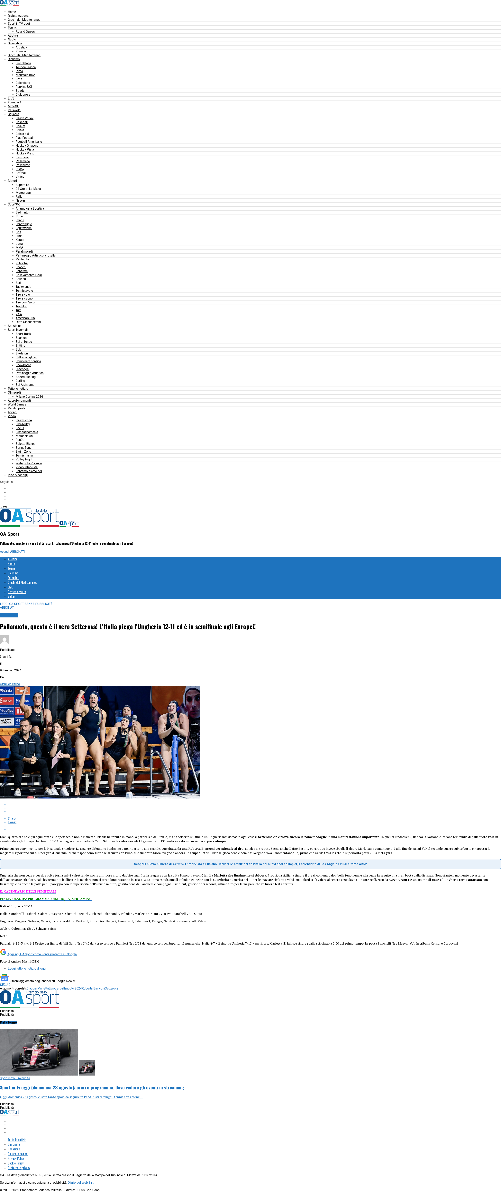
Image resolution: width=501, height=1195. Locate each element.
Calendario (23, 83)
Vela (19, 314)
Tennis (12, 27)
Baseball (22, 122)
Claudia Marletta (38, 988)
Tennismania (24, 455)
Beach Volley (24, 118)
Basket (20, 126)
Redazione (14, 1149)
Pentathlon (23, 259)
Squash (21, 279)
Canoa (20, 220)
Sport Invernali (18, 330)
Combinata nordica (28, 361)
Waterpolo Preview (29, 463)
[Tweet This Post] (254, 808)
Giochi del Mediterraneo (24, 20)
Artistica (21, 47)
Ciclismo (14, 59)
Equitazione (24, 228)
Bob (18, 349)
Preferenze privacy (19, 1167)
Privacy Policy (16, 1158)
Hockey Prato (25, 153)
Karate (20, 240)
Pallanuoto (23, 165)
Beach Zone (24, 420)
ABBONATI (17, 552)
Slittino (20, 345)
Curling (20, 381)
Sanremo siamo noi (29, 471)
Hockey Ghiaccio (27, 145)
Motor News (24, 436)
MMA (19, 247)
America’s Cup (25, 318)
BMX (19, 79)
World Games (17, 404)
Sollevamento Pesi (29, 275)
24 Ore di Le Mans (28, 189)
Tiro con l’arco (25, 302)
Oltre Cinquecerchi (28, 322)
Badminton (23, 212)
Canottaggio (24, 224)
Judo (19, 236)
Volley (20, 177)
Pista (19, 71)
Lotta (19, 244)
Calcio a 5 (22, 134)
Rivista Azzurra (18, 16)
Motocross (23, 193)
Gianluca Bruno (10, 684)
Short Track (23, 334)
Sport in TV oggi (19, 23)
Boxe (19, 216)
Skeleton (22, 353)
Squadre (13, 114)
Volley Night (24, 459)
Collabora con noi (18, 1153)
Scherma (22, 271)
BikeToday (23, 424)
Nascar (20, 200)
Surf (18, 283)
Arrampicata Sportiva (30, 208)
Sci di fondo (24, 342)
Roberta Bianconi (93, 988)
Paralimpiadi (24, 251)
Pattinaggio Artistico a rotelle (36, 255)
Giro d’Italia (23, 63)
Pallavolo (14, 110)
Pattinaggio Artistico (30, 373)
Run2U (20, 440)
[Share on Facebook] (254, 804)
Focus (20, 428)
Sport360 (14, 204)
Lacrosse (22, 157)
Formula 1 (14, 102)
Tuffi (18, 310)
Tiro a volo (23, 294)
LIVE (11, 98)
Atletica (13, 35)
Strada (20, 90)
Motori (12, 181)
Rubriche (22, 263)
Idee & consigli (18, 475)
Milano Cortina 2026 (29, 396)
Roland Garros (25, 31)
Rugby (20, 169)
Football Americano (29, 142)
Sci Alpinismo (25, 385)
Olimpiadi (14, 392)
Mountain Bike (25, 75)
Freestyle (22, 369)
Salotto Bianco (25, 444)
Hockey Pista (25, 149)
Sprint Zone (24, 447)
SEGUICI (6, 985)
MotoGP (13, 106)
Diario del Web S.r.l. (81, 1182)
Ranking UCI (24, 87)
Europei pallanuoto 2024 (65, 988)
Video (12, 416)
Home (12, 12)
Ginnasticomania (27, 432)
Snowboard (23, 365)
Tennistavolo (24, 290)
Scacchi (21, 267)
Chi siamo (14, 1144)
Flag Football (24, 138)
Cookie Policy (15, 1163)
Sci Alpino (15, 326)
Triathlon (21, 306)
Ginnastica (15, 43)
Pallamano (23, 161)
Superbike (23, 185)
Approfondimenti (19, 400)
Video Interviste (27, 467)
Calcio (20, 130)
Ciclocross (23, 94)
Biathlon (21, 338)
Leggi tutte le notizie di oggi (27, 968)
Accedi (12, 412)
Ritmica (21, 51)
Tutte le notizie (18, 388)
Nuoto (12, 39)
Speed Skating (26, 377)
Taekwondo (23, 287)
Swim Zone (23, 451)
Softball (21, 173)
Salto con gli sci (26, 357)
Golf (18, 232)
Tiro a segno (24, 298)
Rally (19, 196)
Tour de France (26, 67)
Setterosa (111, 988)
